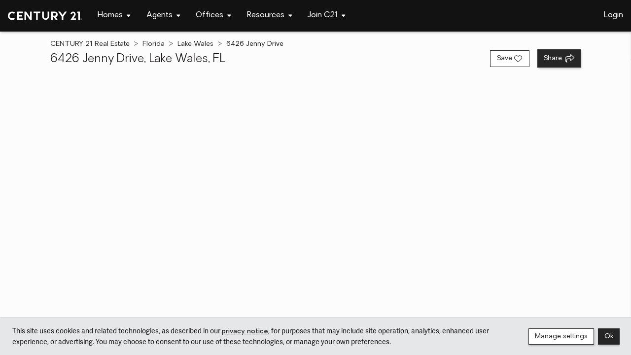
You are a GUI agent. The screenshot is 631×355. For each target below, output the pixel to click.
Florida (153, 44)
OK (608, 336)
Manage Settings (561, 336)
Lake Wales (195, 44)
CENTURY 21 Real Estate (90, 44)
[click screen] (315, 193)
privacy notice (245, 331)
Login (613, 15)
